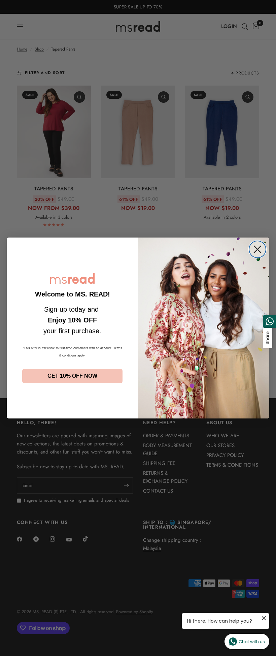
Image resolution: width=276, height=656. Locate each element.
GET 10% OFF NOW (72, 376)
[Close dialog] (257, 249)
